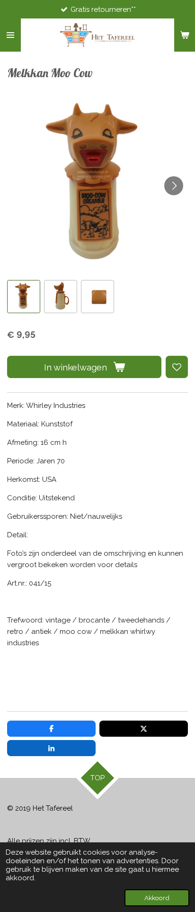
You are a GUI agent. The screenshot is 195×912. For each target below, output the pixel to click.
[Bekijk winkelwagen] (184, 35)
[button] (23, 296)
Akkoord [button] (156, 898)
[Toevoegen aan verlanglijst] (177, 367)
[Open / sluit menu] (10, 35)
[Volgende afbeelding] (173, 185)
